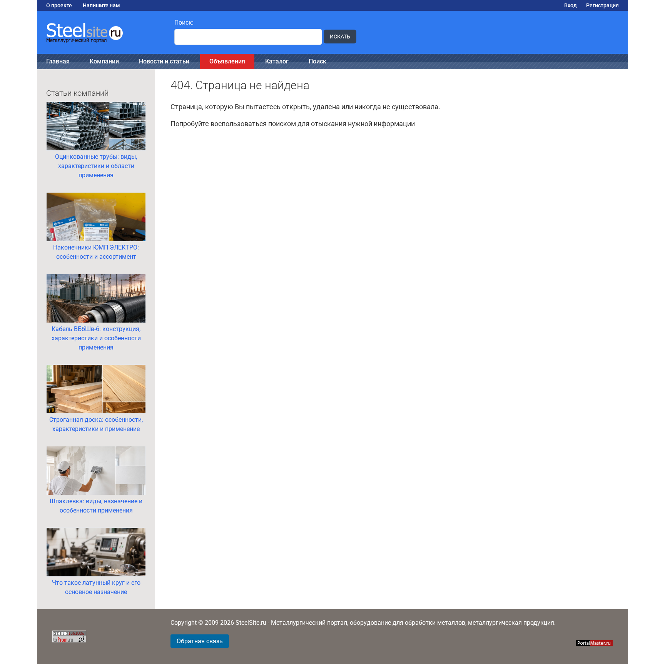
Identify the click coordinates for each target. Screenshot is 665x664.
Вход (570, 5)
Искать (340, 36)
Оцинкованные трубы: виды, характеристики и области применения (96, 166)
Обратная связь (200, 641)
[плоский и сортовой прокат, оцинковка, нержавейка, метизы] (101, 32)
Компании (104, 61)
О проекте (59, 5)
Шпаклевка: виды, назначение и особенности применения (96, 506)
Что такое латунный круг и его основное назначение (96, 587)
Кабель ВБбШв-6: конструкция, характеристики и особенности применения (96, 338)
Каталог (277, 61)
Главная (58, 61)
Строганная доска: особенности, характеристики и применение (96, 424)
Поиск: (184, 22)
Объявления (227, 61)
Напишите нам (101, 5)
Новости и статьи (164, 61)
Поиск (317, 61)
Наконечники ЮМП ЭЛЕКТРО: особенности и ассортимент (96, 252)
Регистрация (602, 5)
